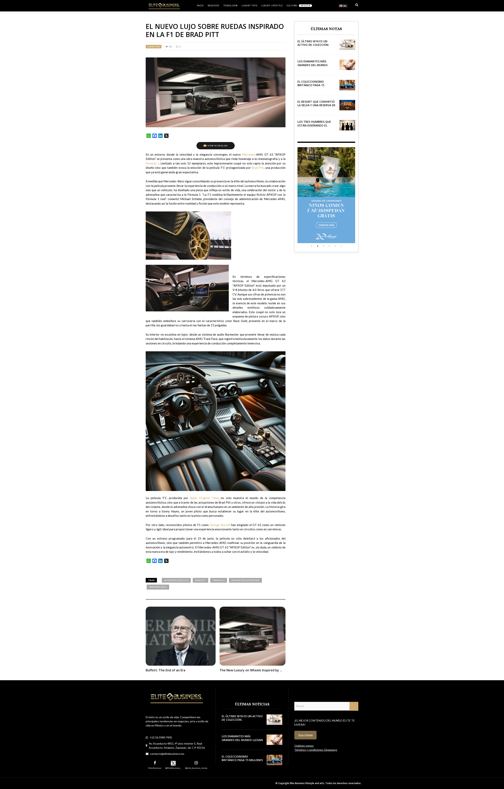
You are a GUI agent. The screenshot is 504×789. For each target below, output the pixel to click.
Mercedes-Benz (158, 587)
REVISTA (305, 5)
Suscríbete (305, 735)
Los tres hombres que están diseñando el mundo (314, 125)
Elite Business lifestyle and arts (307, 783)
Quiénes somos (304, 745)
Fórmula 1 (219, 580)
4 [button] (329, 246)
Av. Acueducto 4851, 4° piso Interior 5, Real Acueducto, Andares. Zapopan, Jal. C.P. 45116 (177, 745)
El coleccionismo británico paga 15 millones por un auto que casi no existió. (314, 87)
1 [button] (312, 246)
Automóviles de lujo (176, 580)
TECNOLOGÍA (230, 5)
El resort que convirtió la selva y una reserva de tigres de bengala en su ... (316, 107)
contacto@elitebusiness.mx (167, 753)
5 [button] (335, 246)
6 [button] (341, 246)
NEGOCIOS (213, 5)
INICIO (200, 5)
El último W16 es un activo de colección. (313, 43)
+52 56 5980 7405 (161, 737)
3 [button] (323, 246)
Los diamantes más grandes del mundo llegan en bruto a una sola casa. (314, 66)
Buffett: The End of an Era (165, 670)
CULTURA (291, 5)
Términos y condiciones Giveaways (315, 749)
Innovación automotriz (245, 580)
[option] (326, 195)
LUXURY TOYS (250, 5)
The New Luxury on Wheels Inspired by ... (251, 670)
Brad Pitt (200, 580)
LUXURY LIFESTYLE (272, 5)
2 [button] (318, 246)
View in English (216, 146)
